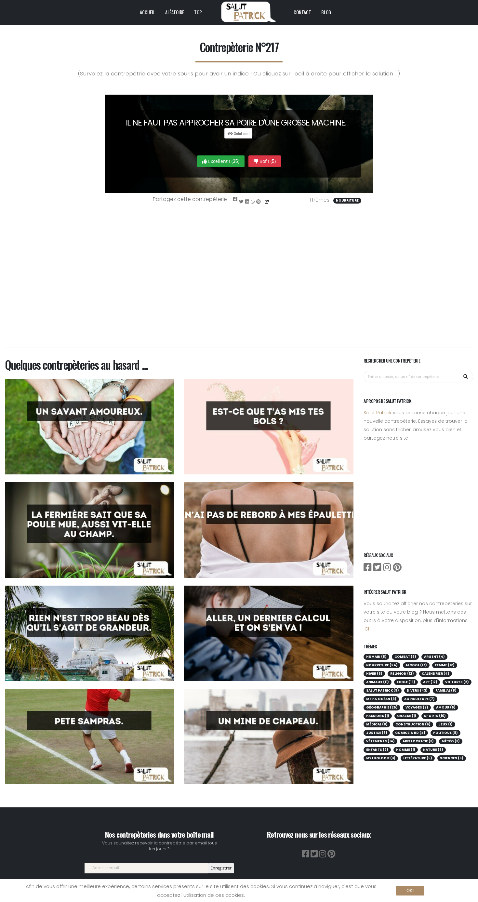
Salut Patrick (378, 412)
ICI (366, 629)
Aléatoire (174, 12)
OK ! (410, 890)
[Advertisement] (239, 284)
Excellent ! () (223, 161)
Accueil (147, 12)
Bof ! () (267, 161)
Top (198, 12)
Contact (302, 12)
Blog (326, 12)
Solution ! (241, 133)
